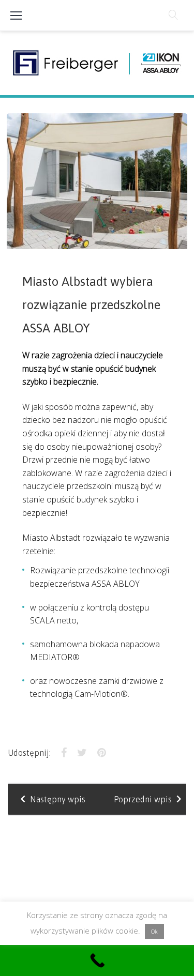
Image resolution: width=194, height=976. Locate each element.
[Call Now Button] (97, 960)
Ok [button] (154, 931)
